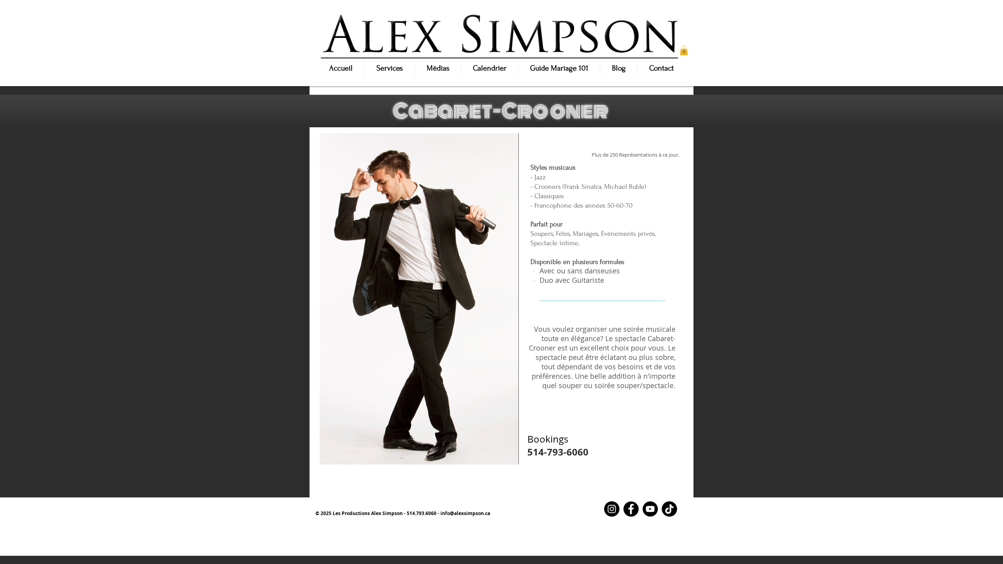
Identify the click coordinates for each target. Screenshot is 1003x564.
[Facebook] (631, 509)
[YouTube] (650, 509)
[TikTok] (669, 509)
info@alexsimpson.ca (465, 513)
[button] (684, 50)
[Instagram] (611, 509)
